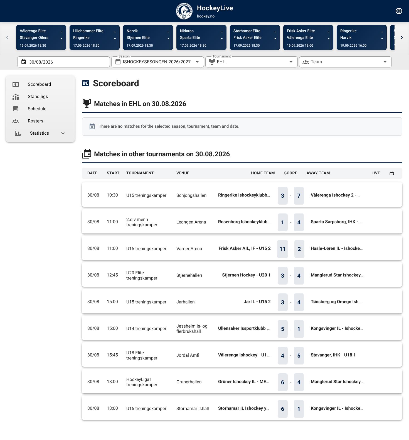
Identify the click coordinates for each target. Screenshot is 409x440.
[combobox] (157, 61)
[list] (40, 109)
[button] (282, 62)
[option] (40, 84)
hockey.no (206, 16)
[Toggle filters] (399, 11)
